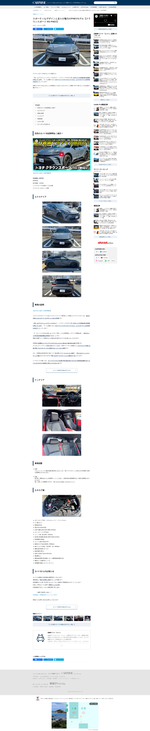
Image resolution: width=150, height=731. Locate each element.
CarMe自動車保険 (44, 676)
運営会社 (35, 678)
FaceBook (104, 251)
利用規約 (55, 678)
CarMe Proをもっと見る (105, 164)
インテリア (40, 116)
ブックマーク (60, 29)
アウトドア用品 (55, 7)
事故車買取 (57, 686)
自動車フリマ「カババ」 (60, 10)
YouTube (105, 257)
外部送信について (75, 678)
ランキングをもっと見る (105, 201)
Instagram (100, 260)
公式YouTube (84, 7)
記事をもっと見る (105, 99)
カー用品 (46, 7)
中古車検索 (94, 7)
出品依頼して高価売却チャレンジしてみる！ (45, 594)
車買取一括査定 (44, 686)
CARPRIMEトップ (37, 10)
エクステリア (41, 110)
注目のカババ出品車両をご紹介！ (46, 107)
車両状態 (39, 118)
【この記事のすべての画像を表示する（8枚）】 (61, 95)
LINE (108, 260)
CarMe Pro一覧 (47, 10)
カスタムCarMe (54, 676)
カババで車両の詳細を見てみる (61, 370)
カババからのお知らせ (43, 124)
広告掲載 (49, 678)
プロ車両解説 (37, 7)
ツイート (49, 29)
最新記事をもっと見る (104, 236)
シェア (38, 29)
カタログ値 (40, 121)
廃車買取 (51, 686)
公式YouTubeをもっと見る (104, 29)
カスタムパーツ (66, 7)
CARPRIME (36, 676)
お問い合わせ (102, 7)
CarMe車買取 (112, 7)
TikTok (113, 260)
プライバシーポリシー (64, 678)
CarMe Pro (76, 7)
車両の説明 (40, 113)
